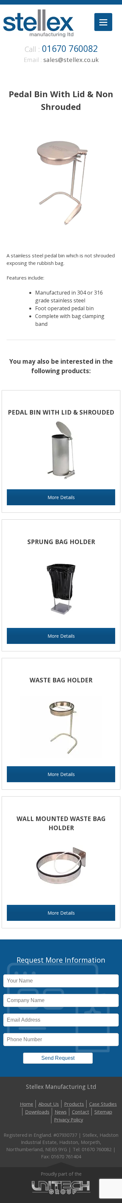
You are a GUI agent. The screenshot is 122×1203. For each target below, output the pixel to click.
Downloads (37, 1111)
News (61, 1111)
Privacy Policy (68, 1119)
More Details (61, 497)
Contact (80, 1111)
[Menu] (103, 22)
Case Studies (103, 1104)
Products (74, 1104)
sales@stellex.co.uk (71, 59)
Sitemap (103, 1111)
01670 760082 (70, 48)
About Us (48, 1104)
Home (26, 1104)
